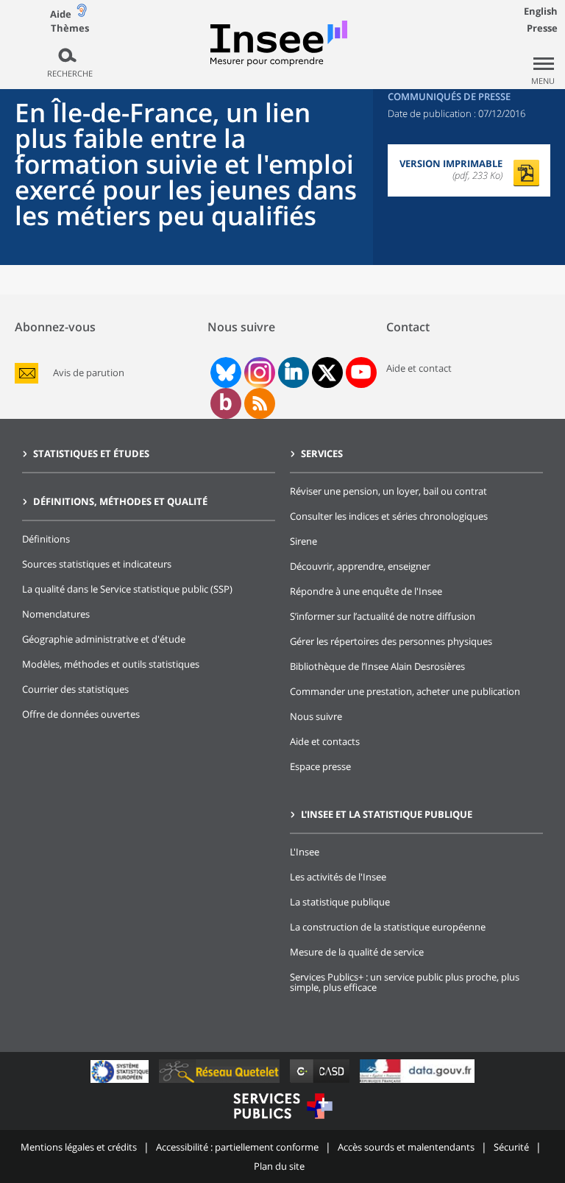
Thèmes (70, 28)
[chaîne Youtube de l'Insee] (361, 372)
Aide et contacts (325, 741)
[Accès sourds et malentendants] (81, 14)
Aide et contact (419, 368)
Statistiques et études (91, 453)
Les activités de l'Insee (338, 876)
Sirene (303, 541)
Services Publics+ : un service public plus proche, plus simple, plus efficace (404, 982)
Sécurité (511, 1147)
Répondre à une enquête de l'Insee (366, 591)
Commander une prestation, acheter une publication (405, 691)
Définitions (46, 538)
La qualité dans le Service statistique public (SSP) (127, 589)
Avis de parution (88, 373)
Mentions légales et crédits (79, 1147)
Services (322, 453)
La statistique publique (340, 901)
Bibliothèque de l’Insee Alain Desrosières (377, 666)
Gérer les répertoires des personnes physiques (391, 641)
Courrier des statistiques (75, 689)
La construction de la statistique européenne (388, 926)
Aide (60, 14)
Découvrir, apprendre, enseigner (360, 566)
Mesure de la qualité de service (357, 951)
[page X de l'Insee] (327, 373)
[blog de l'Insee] (225, 403)
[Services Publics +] (282, 1121)
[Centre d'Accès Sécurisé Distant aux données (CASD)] (321, 1083)
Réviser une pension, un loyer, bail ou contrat (388, 491)
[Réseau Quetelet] (220, 1083)
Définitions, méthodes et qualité (120, 501)
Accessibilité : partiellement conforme (237, 1147)
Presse (542, 28)
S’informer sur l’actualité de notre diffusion (382, 616)
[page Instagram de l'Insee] (258, 372)
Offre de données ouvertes (81, 714)
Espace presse (320, 766)
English (541, 11)
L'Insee (304, 851)
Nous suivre (316, 716)
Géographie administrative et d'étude (103, 639)
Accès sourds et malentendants (406, 1147)
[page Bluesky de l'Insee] (224, 372)
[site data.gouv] (417, 1083)
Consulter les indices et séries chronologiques (389, 516)
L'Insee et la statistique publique (386, 814)
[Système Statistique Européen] (121, 1083)
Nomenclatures (56, 614)
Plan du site (279, 1166)
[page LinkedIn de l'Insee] (293, 372)
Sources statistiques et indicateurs (96, 564)
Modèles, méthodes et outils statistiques (110, 664)
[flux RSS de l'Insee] (260, 403)
